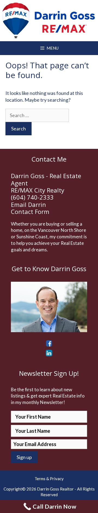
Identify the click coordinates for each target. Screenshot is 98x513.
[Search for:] (37, 115)
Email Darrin (28, 204)
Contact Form (30, 211)
